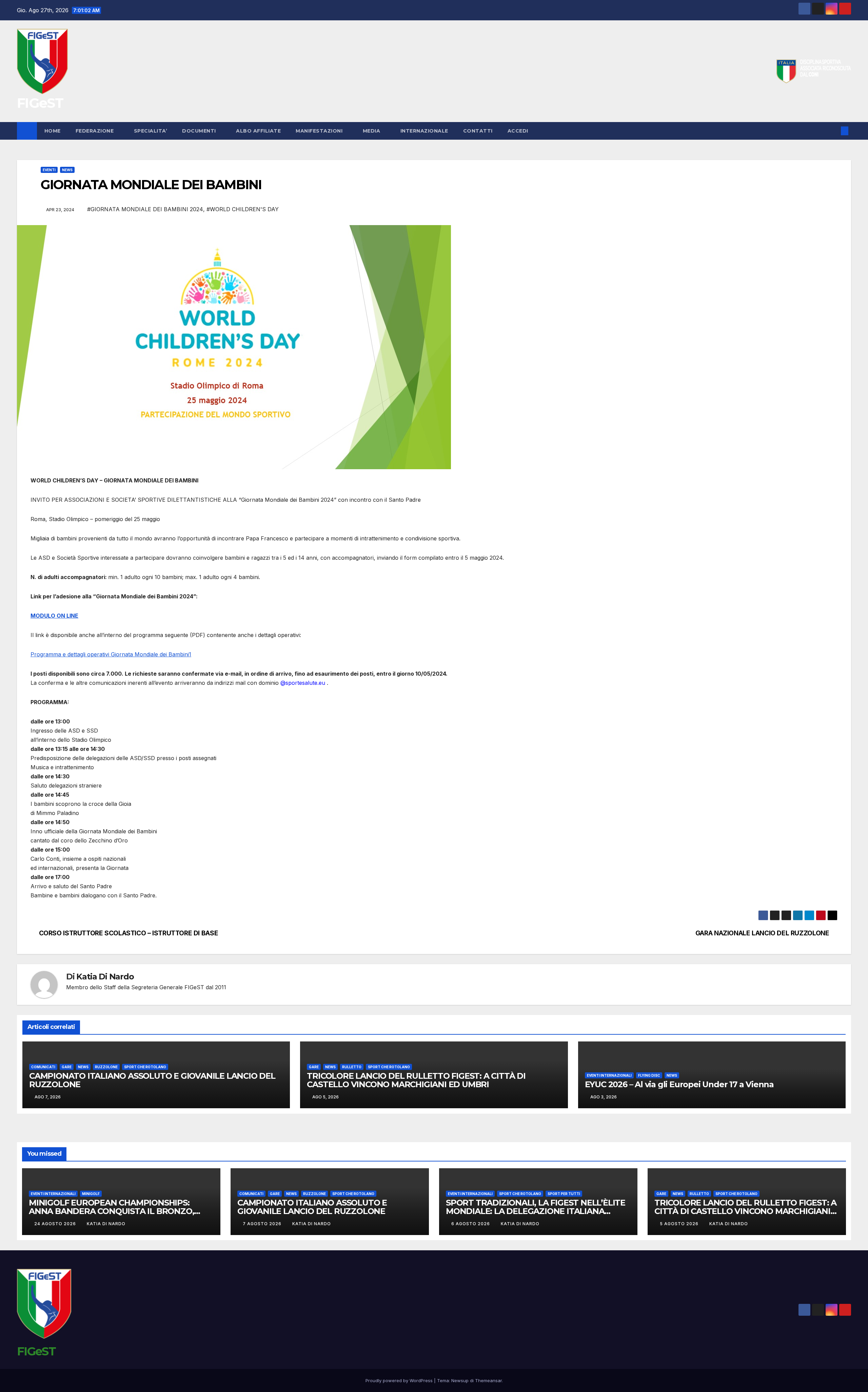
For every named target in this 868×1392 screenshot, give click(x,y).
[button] (833, 130)
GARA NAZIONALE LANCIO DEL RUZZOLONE (762, 933)
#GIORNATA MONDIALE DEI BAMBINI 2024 (145, 209)
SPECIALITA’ (150, 131)
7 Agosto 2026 (263, 1223)
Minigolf (91, 1194)
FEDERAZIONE (95, 131)
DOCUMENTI (199, 131)
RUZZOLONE (106, 1067)
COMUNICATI (43, 1067)
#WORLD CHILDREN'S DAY (242, 209)
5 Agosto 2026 (680, 1223)
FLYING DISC (649, 1075)
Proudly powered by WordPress (400, 1380)
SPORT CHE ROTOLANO (145, 1067)
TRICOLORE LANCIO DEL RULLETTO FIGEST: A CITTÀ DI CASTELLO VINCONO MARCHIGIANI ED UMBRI (416, 1080)
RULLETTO (351, 1067)
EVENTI (49, 170)
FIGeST (40, 103)
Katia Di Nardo (105, 976)
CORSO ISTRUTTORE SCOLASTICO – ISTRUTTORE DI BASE (128, 933)
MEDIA (372, 131)
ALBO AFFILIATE (258, 131)
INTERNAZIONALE (424, 131)
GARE (67, 1067)
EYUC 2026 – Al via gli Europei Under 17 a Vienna (679, 1084)
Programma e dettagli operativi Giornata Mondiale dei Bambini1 (111, 654)
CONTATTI (478, 131)
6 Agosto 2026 (471, 1223)
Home (52, 131)
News (67, 170)
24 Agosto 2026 (55, 1223)
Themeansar (488, 1380)
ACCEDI (519, 131)
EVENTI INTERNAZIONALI (609, 1075)
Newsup (460, 1380)
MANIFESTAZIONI (320, 131)
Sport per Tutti (564, 1194)
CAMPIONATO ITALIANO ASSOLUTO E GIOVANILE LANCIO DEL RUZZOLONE (152, 1080)
